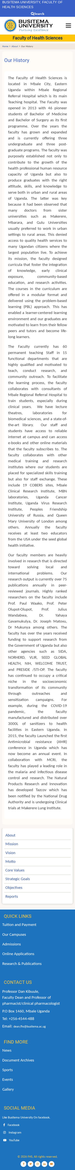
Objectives (13, 888)
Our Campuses (14, 935)
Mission (11, 844)
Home (5, 46)
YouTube (13, 1140)
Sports (7, 1070)
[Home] (28, 26)
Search (39, 13)
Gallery (8, 1090)
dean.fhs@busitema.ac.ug (29, 1026)
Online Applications (18, 954)
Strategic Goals (17, 879)
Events (7, 1080)
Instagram (14, 1132)
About (15, 46)
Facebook (13, 1125)
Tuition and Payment (19, 925)
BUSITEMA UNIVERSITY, (21, 2)
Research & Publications (22, 964)
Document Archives (18, 1060)
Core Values (14, 870)
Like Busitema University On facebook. (26, 1117)
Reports (11, 897)
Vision (10, 853)
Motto (10, 862)
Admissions (11, 944)
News (6, 1051)
